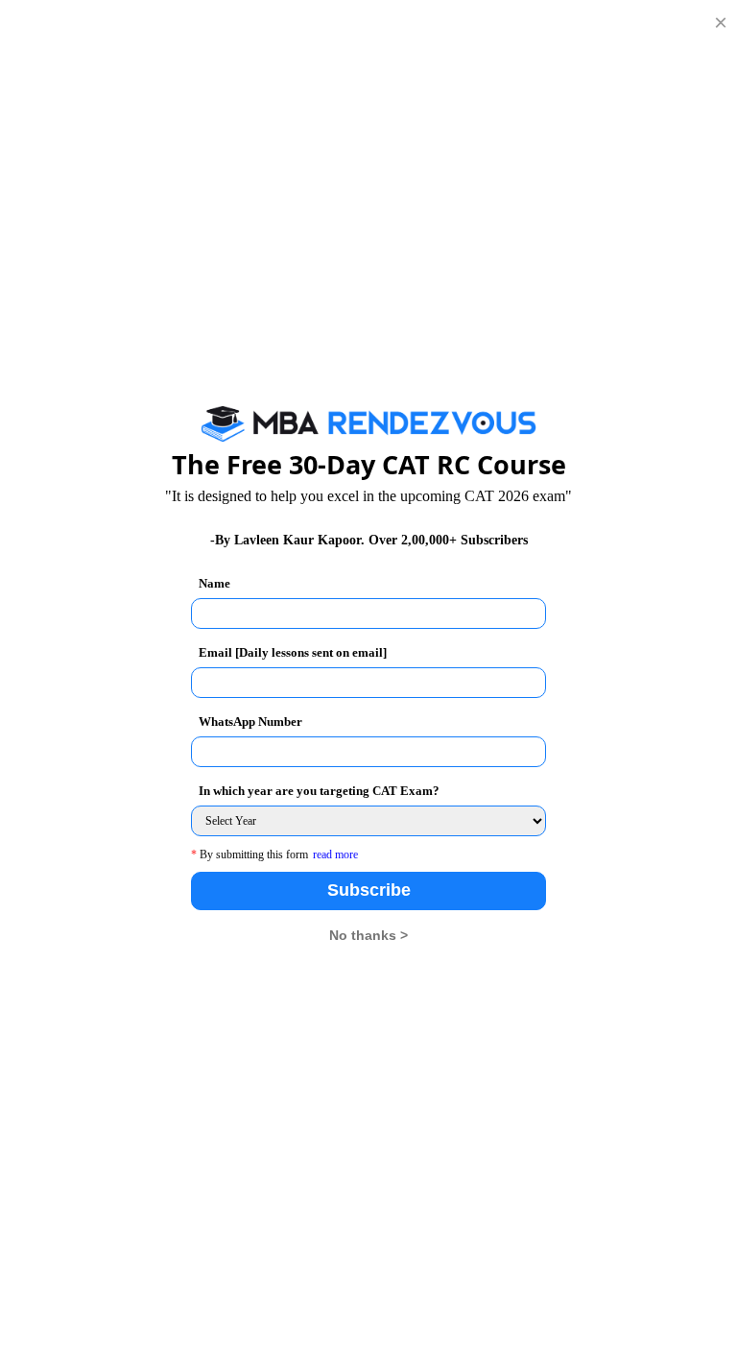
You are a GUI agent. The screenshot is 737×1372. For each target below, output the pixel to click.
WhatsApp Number (250, 721)
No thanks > (368, 935)
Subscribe (369, 890)
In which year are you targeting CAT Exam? (319, 790)
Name (214, 583)
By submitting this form (249, 854)
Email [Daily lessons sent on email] (293, 652)
